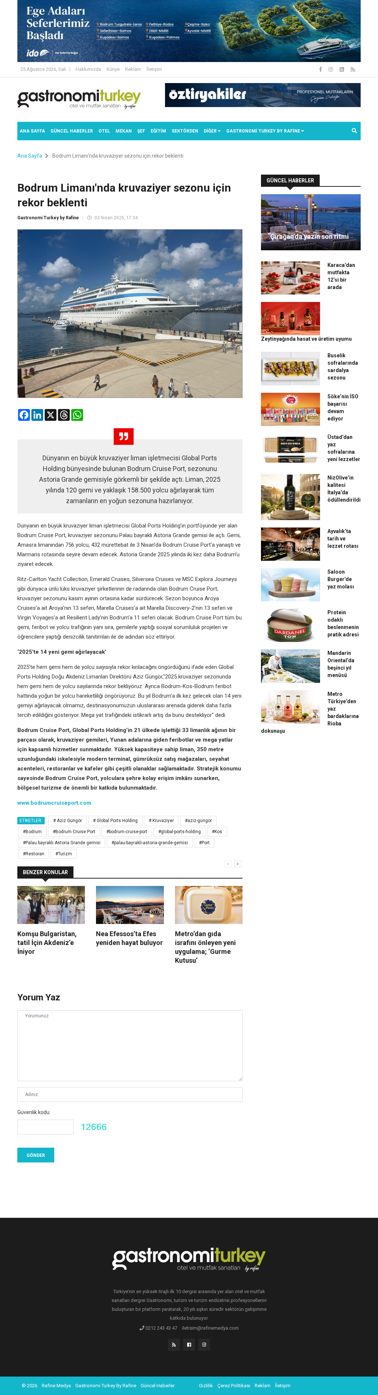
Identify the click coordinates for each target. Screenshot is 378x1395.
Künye (113, 69)
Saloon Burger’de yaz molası (340, 579)
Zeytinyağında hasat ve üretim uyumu (306, 339)
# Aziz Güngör (67, 820)
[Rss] (174, 1345)
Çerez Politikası (233, 1385)
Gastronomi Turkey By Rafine (105, 1385)
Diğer (211, 131)
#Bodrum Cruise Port (74, 831)
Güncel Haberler (72, 131)
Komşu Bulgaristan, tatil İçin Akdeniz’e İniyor (47, 942)
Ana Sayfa (32, 131)
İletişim (154, 69)
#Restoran (33, 853)
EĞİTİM (158, 131)
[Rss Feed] (353, 69)
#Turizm (63, 853)
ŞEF (141, 131)
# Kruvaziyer (161, 820)
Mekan (124, 131)
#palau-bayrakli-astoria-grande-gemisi (149, 842)
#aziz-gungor (198, 820)
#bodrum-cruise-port (126, 831)
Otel (104, 131)
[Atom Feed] (342, 69)
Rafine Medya (56, 1385)
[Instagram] (331, 69)
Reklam (133, 69)
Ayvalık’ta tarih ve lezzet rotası (342, 538)
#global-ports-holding (179, 831)
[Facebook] (321, 69)
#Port (204, 842)
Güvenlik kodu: (34, 1112)
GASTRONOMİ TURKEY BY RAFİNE (263, 131)
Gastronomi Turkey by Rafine (48, 217)
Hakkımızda (88, 69)
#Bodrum (32, 831)
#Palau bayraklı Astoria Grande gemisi (61, 842)
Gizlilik (206, 1385)
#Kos (217, 831)
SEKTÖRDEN (185, 131)
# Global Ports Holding (115, 820)
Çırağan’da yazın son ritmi (309, 236)
